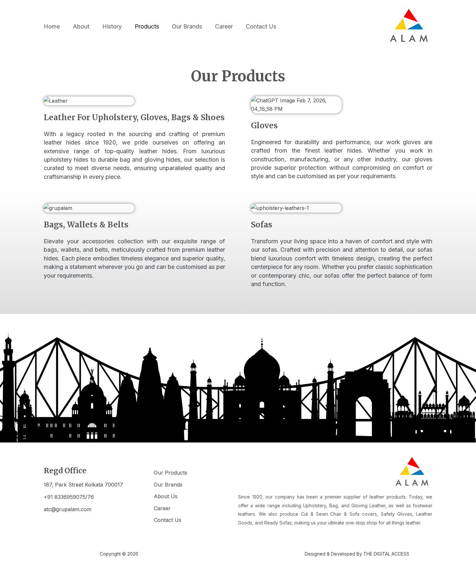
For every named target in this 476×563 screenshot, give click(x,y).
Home (52, 26)
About (81, 26)
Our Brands (187, 26)
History (112, 26)
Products (147, 26)
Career (224, 26)
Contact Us (261, 26)
